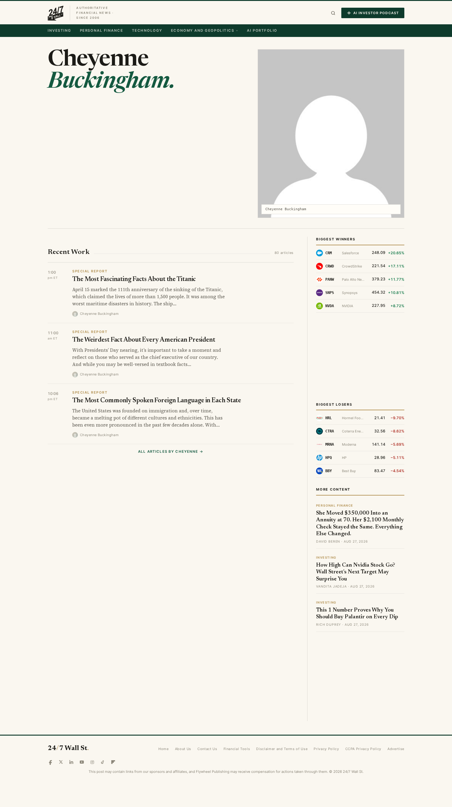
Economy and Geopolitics (202, 30)
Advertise (395, 749)
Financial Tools (237, 749)
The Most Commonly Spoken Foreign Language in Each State (156, 401)
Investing (59, 30)
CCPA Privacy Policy (363, 749)
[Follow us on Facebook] (50, 762)
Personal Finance (101, 30)
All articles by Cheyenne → (170, 451)
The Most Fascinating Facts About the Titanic (134, 279)
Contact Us (207, 749)
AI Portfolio (262, 30)
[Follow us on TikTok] (102, 762)
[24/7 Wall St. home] (56, 13)
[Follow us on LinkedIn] (71, 762)
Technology (147, 30)
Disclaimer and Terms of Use (281, 749)
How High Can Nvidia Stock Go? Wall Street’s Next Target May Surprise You (355, 572)
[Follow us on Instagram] (92, 762)
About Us (183, 749)
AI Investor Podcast (376, 13)
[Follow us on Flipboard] (113, 762)
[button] (333, 13)
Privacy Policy (326, 749)
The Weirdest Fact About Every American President (143, 340)
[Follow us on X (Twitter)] (61, 762)
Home (163, 749)
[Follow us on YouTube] (82, 762)
